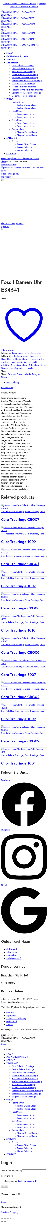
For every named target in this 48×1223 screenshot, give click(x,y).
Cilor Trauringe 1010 (18, 630)
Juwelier (40, 359)
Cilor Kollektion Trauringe (12, 533)
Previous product (8, 164)
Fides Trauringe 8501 (10, 173)
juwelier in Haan (8, 362)
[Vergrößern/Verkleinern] (10, 1218)
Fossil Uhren (21, 158)
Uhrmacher (29, 368)
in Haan (32, 359)
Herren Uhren (21, 359)
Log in (4, 1186)
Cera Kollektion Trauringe (12, 511)
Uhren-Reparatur (16, 368)
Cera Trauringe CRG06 (20, 652)
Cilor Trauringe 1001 (18, 763)
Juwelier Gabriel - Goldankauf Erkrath (19, 3)
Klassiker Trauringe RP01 (12, 223)
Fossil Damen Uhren (21, 353)
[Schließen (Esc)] (2, 1218)
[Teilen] (5, 1218)
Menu (3, 30)
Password (6, 1175)
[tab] (26, 382)
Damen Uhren (36, 356)
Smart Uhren (22, 365)
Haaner (10, 359)
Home (4, 158)
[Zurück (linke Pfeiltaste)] (2, 1221)
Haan (3, 359)
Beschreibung (12, 382)
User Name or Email (11, 1170)
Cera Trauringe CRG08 (20, 608)
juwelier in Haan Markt (27, 362)
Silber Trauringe (32, 511)
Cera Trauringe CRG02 (20, 696)
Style (31, 365)
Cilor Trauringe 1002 (18, 719)
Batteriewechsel (21, 356)
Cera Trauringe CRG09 (20, 741)
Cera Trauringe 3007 (18, 674)
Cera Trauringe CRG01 (20, 564)
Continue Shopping (9, 1212)
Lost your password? (27, 1181)
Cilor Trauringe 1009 (18, 541)
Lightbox (5, 226)
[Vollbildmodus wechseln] (8, 1218)
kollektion (5, 365)
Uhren (13, 158)
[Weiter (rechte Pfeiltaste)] (5, 1221)
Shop (9, 158)
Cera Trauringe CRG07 (20, 519)
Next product (7, 176)
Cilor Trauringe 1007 (18, 586)
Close (3, 1043)
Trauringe (43, 533)
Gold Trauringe (31, 533)
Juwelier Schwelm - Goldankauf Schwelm (28, 5)
